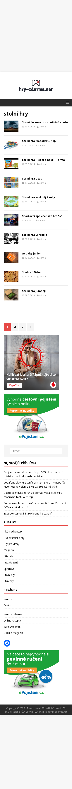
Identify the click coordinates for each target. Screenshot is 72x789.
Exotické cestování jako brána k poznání (28, 513)
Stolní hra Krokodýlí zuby (38, 197)
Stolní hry (9, 575)
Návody (8, 556)
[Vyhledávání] (36, 451)
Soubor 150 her (32, 272)
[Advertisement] (36, 36)
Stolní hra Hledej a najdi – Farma (43, 160)
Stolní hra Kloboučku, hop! (39, 141)
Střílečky (9, 581)
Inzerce (8, 599)
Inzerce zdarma (13, 614)
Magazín (9, 550)
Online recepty (12, 620)
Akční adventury (13, 531)
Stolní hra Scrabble (34, 234)
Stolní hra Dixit (32, 178)
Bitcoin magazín (13, 633)
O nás (7, 605)
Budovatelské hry (14, 538)
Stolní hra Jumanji (34, 291)
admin (43, 126)
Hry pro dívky (11, 544)
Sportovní (9, 569)
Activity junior (31, 253)
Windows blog (12, 626)
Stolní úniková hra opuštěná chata (45, 122)
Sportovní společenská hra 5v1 (42, 216)
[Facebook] (7, 643)
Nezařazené (11, 562)
